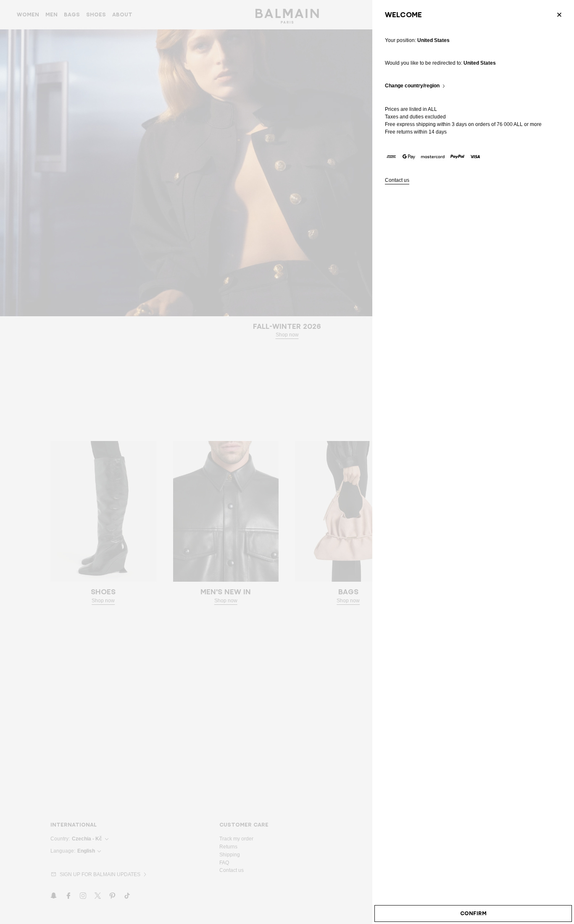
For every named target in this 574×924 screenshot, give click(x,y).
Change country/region (412, 86)
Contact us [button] (397, 180)
